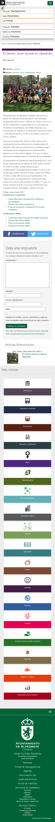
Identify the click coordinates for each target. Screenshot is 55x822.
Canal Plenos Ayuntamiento (27, 756)
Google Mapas (27, 815)
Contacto (27, 749)
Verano (38, 72)
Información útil (27, 775)
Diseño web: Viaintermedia (41, 818)
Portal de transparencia (27, 766)
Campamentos (30, 72)
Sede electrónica (28, 779)
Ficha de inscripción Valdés (19, 223)
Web (8, 309)
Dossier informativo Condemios (21, 204)
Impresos (27, 793)
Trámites (11, 27)
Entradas (11, 36)
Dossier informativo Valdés (19, 220)
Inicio (4, 44)
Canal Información (27, 758)
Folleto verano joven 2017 (13, 192)
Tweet (7, 65)
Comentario (11, 260)
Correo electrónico (14, 300)
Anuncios (12, 31)
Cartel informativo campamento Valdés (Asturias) (28, 218)
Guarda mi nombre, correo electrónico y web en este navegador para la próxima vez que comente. (27, 318)
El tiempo (27, 808)
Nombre (10, 291)
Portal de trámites (27, 783)
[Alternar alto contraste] (2, 2)
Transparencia (14, 11)
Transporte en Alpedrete (27, 810)
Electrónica (11, 16)
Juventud (10, 44)
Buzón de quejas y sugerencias (27, 801)
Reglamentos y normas (27, 799)
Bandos (27, 795)
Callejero (27, 813)
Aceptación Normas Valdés (19, 226)
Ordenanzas (27, 797)
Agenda (28, 770)
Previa (8, 20)
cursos (22, 72)
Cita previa (27, 790)
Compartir (18, 233)
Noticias (27, 762)
